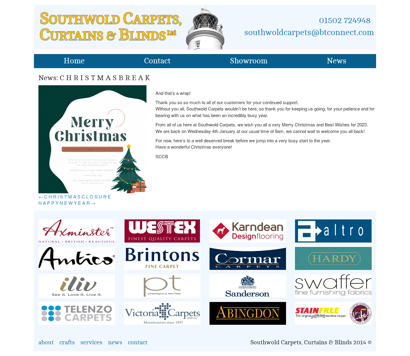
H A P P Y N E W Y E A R (66, 203)
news (115, 342)
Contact (157, 60)
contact (137, 342)
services (91, 342)
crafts (67, 342)
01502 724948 (345, 20)
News (336, 60)
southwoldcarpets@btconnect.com (309, 32)
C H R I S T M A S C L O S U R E (74, 196)
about (46, 342)
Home (74, 60)
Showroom (248, 60)
